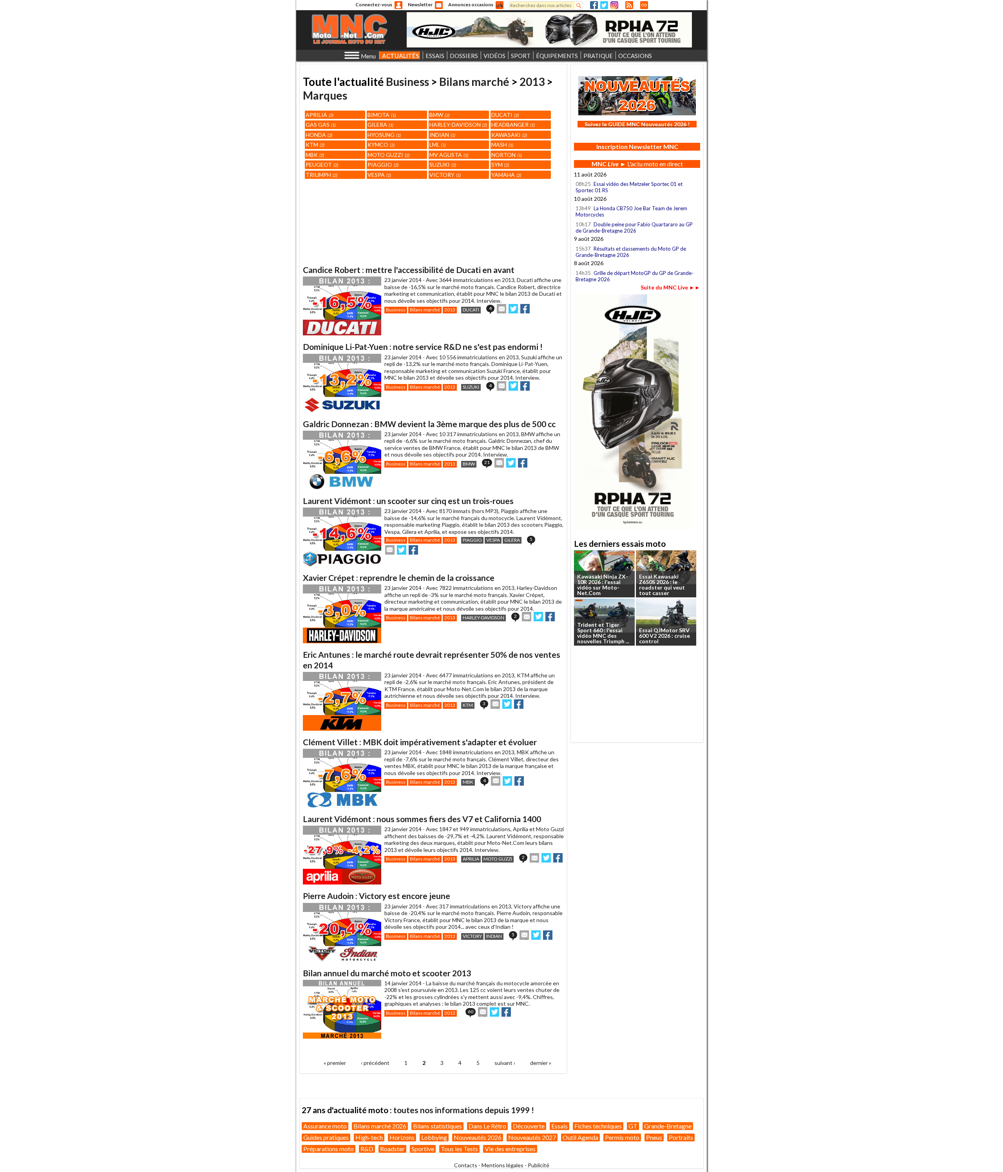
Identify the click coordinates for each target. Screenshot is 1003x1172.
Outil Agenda (580, 1137)
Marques (325, 95)
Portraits (681, 1137)
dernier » (540, 1062)
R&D (366, 1148)
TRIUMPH (321, 174)
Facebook (594, 5)
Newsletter (420, 4)
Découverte (529, 1126)
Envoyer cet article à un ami (501, 308)
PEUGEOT (321, 164)
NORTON (506, 154)
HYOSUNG (384, 134)
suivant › (504, 1062)
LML (437, 144)
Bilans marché (474, 81)
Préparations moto (328, 1148)
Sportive (422, 1148)
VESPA (379, 174)
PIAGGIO (382, 164)
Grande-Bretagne (668, 1126)
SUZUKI (442, 164)
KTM (314, 144)
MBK (314, 154)
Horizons (402, 1137)
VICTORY (444, 174)
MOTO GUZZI (388, 154)
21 (487, 462)
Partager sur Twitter (513, 308)
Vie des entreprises (510, 1148)
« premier (335, 1062)
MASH (501, 144)
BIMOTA (381, 114)
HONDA (318, 134)
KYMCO (380, 144)
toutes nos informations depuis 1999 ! (463, 1110)
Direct (644, 5)
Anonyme (398, 5)
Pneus (654, 1137)
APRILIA (319, 114)
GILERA (380, 124)
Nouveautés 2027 (532, 1137)
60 (470, 1011)
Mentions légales (502, 1165)
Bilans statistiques (437, 1126)
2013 (532, 81)
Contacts (465, 1165)
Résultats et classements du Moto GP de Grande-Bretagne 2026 (631, 252)
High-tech (369, 1137)
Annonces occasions (470, 4)
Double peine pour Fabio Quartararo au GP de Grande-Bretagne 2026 (634, 227)
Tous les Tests (459, 1148)
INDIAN (441, 134)
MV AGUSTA (448, 154)
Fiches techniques (598, 1126)
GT (632, 1126)
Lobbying (434, 1137)
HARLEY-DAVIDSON (457, 124)
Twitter (604, 5)
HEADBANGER (512, 124)
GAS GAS (320, 124)
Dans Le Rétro (487, 1126)
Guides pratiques (326, 1137)
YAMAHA (505, 174)
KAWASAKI (508, 134)
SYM (499, 164)
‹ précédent (375, 1062)
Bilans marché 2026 (379, 1126)
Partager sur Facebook (525, 308)
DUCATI (504, 114)
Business (407, 81)
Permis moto (622, 1137)
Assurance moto (325, 1126)
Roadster (392, 1148)
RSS (629, 5)
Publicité (538, 1165)
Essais (559, 1126)
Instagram (614, 5)
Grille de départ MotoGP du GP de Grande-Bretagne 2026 (634, 276)
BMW (438, 114)
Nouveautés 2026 (478, 1137)
